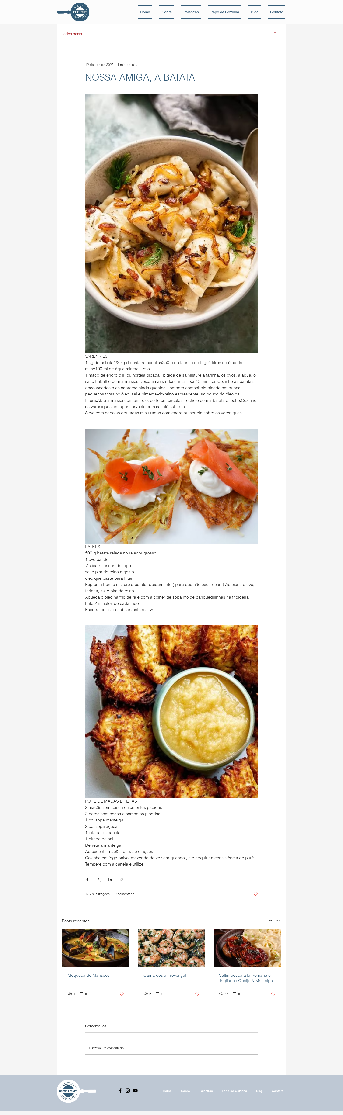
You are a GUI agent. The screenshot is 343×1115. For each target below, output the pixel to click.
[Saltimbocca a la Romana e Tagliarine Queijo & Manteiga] (247, 948)
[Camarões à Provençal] (171, 948)
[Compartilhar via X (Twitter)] (99, 879)
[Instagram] (128, 1091)
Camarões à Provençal (165, 975)
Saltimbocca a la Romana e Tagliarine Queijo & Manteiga (246, 978)
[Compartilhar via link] (121, 879)
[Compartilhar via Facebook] (87, 879)
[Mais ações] (255, 64)
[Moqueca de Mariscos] (96, 948)
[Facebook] (120, 1091)
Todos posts (72, 33)
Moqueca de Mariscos (89, 975)
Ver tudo (274, 920)
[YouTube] (135, 1091)
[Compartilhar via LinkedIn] (110, 879)
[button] (275, 33)
